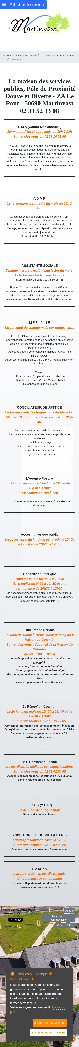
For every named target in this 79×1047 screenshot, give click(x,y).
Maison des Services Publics (59, 55)
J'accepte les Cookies (49, 1023)
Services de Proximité (27, 55)
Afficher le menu (25, 4)
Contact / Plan (65, 925)
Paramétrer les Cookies (48, 1032)
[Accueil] (39, 22)
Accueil (7, 55)
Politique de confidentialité (58, 918)
